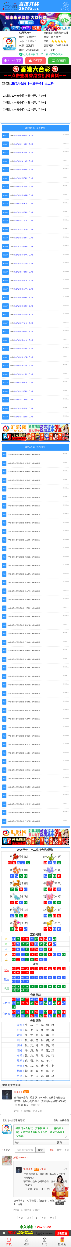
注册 (27, 1244)
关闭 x (60, 1203)
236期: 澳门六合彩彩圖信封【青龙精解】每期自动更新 (24, 778)
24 (39, 1110)
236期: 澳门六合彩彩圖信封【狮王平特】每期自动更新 (24, 676)
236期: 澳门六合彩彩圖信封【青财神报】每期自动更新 (24, 523)
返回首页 (64, 9)
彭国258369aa (21, 1157)
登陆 (56, 1120)
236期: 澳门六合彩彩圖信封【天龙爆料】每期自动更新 (24, 540)
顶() (38, 1110)
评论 (44, 1244)
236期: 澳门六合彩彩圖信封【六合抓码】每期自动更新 (24, 497)
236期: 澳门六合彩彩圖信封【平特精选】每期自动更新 (24, 642)
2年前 (17, 1110)
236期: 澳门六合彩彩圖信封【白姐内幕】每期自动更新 (24, 719)
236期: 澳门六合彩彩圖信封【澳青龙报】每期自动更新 (24, 795)
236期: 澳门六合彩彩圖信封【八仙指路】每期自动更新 (24, 753)
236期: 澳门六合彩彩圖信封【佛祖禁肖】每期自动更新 (24, 736)
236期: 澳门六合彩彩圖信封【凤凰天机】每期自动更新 (24, 668)
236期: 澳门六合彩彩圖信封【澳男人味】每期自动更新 (24, 582)
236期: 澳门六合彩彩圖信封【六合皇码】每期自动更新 (24, 659)
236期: (21, 135)
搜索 (40, 1150)
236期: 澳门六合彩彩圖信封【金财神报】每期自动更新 (24, 651)
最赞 (59, 1150)
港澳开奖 (18, 1092)
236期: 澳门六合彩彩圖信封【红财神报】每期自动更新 (24, 489)
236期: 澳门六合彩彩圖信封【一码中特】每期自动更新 (24, 608)
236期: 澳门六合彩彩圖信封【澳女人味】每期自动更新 (24, 591)
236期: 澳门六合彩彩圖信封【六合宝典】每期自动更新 (24, 616)
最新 (52, 1150)
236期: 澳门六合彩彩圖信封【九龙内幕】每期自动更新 (24, 548)
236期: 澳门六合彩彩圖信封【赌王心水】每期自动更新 (24, 744)
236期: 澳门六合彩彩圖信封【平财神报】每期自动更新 (24, 812)
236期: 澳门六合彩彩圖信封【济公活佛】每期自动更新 (24, 531)
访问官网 (61, 60)
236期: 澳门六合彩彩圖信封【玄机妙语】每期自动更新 (24, 693)
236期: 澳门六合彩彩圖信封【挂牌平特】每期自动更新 (24, 727)
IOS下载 (37, 60)
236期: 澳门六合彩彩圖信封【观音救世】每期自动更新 (24, 557)
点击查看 (62, 1233)
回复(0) (27, 1210)
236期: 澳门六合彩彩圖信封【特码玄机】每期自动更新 (24, 702)
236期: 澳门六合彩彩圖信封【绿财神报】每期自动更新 (24, 455)
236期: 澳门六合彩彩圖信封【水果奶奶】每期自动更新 (24, 633)
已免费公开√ (24, 1232)
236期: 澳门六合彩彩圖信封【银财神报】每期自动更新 (24, 506)
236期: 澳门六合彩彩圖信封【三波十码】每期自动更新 (24, 599)
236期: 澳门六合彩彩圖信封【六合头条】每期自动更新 (24, 565)
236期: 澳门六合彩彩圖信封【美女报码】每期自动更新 (24, 574)
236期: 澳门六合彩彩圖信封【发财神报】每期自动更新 (24, 463)
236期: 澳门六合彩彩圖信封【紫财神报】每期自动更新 (24, 472)
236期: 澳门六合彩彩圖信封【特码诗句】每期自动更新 (24, 761)
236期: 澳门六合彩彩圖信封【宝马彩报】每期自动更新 (24, 787)
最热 (66, 1150)
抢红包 (62, 1244)
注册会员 (64, 1120)
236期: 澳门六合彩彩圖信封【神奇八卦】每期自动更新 (24, 710)
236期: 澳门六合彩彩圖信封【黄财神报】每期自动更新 (24, 514)
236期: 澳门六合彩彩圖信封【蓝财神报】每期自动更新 (24, 480)
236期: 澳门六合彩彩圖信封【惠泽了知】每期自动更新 (24, 685)
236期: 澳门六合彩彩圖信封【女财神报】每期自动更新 (24, 804)
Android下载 (14, 60)
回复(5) (27, 1110)
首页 (9, 1244)
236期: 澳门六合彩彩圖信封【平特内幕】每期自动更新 (24, 821)
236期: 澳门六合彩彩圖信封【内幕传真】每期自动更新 (24, 770)
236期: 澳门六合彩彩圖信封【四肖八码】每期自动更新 (24, 625)
